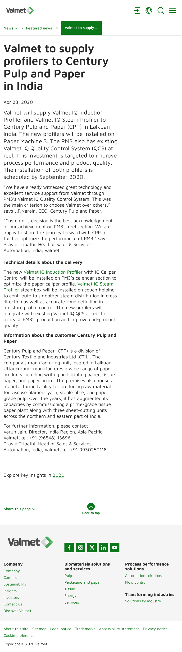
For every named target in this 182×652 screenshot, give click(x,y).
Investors (11, 597)
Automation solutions (143, 575)
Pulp (68, 575)
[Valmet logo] (67, 10)
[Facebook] (69, 547)
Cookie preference (19, 635)
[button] (10, 28)
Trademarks (85, 629)
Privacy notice (155, 629)
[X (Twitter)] (92, 547)
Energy (70, 595)
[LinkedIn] (103, 547)
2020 (58, 475)
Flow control (135, 582)
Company (12, 571)
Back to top (91, 513)
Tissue (69, 589)
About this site (16, 629)
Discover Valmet (17, 611)
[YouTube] (114, 547)
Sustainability (15, 584)
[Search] (161, 10)
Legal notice (60, 629)
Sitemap (39, 629)
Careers (10, 577)
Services (71, 602)
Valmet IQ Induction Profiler (53, 272)
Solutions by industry (143, 601)
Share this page (17, 509)
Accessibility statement (119, 629)
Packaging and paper (82, 582)
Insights (10, 591)
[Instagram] (80, 547)
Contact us (13, 604)
